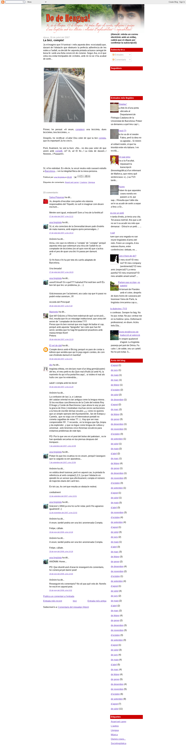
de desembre (117, 399)
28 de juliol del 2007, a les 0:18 (60, 306)
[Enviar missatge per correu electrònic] (74, 177)
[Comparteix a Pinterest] (89, 176)
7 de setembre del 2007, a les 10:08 (62, 446)
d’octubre (115, 390)
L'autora (83, 182)
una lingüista (59, 177)
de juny (114, 370)
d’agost (114, 365)
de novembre (117, 429)
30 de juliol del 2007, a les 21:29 (61, 387)
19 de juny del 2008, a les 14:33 (61, 574)
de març (115, 380)
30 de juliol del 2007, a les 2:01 (60, 359)
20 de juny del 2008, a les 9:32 (60, 590)
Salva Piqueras (56, 197)
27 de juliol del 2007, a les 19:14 (61, 233)
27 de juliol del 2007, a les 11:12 (61, 216)
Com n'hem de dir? (127, 256)
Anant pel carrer (72, 182)
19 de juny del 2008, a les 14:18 (61, 532)
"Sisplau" (122, 104)
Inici (75, 601)
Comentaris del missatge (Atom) (73, 607)
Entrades (119, 55)
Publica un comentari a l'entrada (58, 596)
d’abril (114, 453)
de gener (115, 419)
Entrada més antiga (97, 601)
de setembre (117, 439)
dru (50, 365)
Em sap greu (124, 157)
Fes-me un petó (116, 213)
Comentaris (120, 59)
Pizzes (121, 187)
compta (102, 138)
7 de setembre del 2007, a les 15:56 (62, 462)
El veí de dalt (55, 345)
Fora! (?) (122, 130)
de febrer (115, 385)
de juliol (114, 395)
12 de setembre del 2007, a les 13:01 (63, 496)
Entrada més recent (52, 601)
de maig (115, 375)
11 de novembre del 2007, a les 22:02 (63, 513)
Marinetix (53, 312)
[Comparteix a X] (84, 176)
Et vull (112, 233)
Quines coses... (118, 739)
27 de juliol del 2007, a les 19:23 (61, 272)
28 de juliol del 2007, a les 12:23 (61, 339)
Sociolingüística (118, 743)
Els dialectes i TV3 (118, 309)
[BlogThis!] (81, 176)
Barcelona (50, 171)
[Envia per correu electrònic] (78, 176)
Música (114, 735)
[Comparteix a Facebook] (86, 176)
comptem (79, 129)
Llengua (91, 182)
